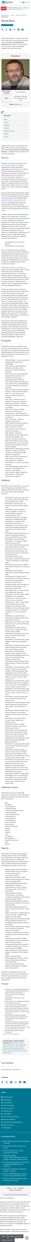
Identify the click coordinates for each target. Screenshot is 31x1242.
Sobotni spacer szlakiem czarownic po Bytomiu (14, 1147)
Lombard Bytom (7, 1102)
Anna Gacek (23, 1050)
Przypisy (6, 137)
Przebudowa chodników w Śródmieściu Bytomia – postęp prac (14, 1170)
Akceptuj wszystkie (7, 1240)
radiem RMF (23, 185)
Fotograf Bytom (7, 1111)
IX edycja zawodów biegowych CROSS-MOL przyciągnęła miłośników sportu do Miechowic (16, 1164)
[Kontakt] (23, 2)
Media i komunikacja (21, 15)
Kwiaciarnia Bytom (8, 1105)
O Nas (15, 1188)
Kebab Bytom (7, 1127)
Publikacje (6, 128)
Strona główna (5, 15)
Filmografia (7, 125)
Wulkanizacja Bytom (9, 1119)
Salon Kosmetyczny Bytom (11, 1116)
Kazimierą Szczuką (11, 200)
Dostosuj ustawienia (16, 1236)
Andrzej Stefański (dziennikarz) (12, 1048)
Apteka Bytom (7, 1100)
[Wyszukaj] (26, 2)
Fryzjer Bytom (7, 1114)
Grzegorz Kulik (7, 1052)
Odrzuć (4, 1236)
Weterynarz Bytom (8, 1108)
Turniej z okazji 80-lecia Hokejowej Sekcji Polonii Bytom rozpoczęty (15, 1179)
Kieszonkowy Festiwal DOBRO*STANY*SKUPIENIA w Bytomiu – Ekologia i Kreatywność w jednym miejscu (15, 1157)
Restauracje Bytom (8, 1125)
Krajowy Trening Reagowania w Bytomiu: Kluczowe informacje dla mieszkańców (15, 1174)
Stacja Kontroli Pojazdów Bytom (12, 1122)
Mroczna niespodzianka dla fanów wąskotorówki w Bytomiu (13, 1151)
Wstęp (5, 119)
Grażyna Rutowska (8, 1045)
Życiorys (6, 122)
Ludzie (12, 15)
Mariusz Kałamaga (20, 1045)
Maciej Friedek (19, 1046)
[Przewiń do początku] (27, 1238)
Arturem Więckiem (19, 267)
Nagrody (6, 134)
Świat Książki (15, 612)
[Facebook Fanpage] (21, 2)
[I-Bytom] (7, 2)
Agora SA (25, 692)
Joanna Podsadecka (13, 1050)
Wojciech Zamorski (8, 1046)
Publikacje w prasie (9, 131)
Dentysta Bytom (8, 1097)
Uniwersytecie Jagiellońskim (9, 165)
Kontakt (9, 1188)
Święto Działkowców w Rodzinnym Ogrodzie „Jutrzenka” (16, 1142)
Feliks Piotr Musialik (17, 1043)
